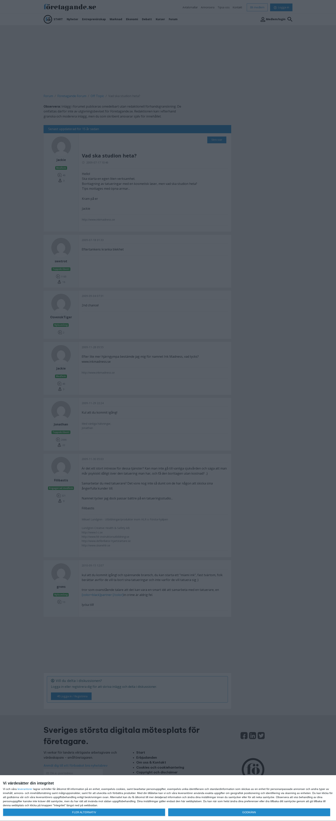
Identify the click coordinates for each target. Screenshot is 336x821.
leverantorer (25, 789)
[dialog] (168, 798)
